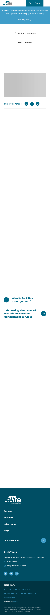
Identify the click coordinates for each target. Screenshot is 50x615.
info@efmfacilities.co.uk (16, 566)
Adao (10, 602)
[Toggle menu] (46, 3)
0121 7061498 (12, 10)
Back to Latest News (27, 33)
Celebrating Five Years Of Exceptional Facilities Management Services (20, 313)
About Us (8, 517)
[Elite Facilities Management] (8, 3)
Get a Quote (35, 3)
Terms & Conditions (28, 593)
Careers (8, 511)
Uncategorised (25, 42)
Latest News (10, 524)
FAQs (6, 530)
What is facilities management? (22, 300)
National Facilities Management (17, 589)
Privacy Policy (9, 597)
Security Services (10, 593)
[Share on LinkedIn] (26, 104)
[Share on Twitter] (37, 104)
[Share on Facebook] (32, 104)
